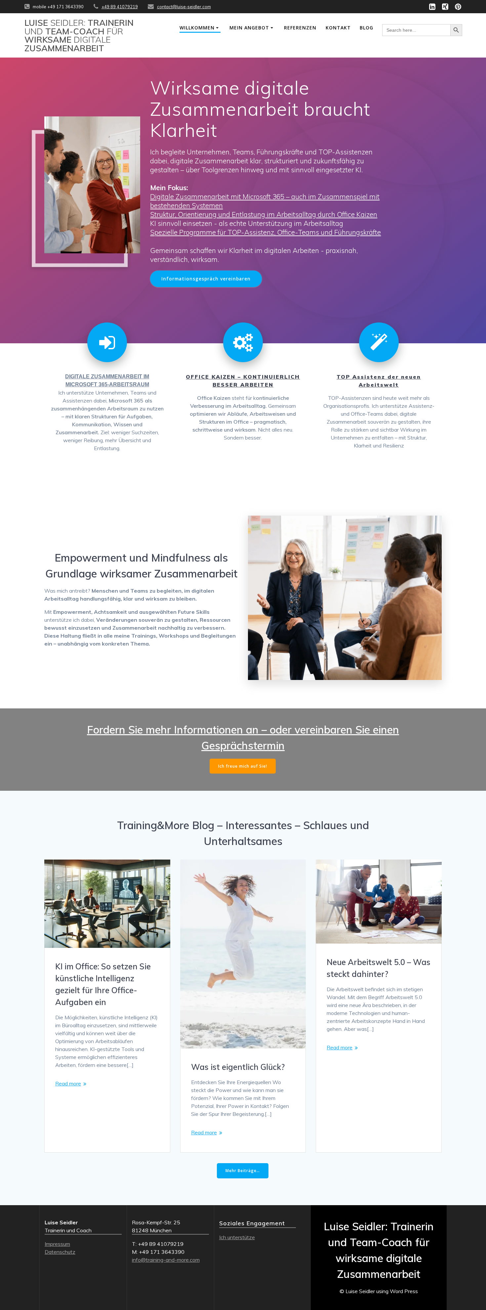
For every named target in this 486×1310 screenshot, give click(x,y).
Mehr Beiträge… (242, 1170)
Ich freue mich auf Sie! (242, 766)
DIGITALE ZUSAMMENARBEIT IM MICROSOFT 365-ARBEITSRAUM (107, 380)
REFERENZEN (300, 27)
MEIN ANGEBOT (249, 27)
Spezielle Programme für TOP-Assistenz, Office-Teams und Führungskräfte (265, 232)
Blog (366, 27)
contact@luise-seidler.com (184, 6)
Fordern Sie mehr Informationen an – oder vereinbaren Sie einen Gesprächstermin (243, 737)
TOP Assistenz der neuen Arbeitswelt (379, 380)
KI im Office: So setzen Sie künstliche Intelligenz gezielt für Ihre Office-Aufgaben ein (103, 984)
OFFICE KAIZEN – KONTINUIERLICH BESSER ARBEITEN (243, 380)
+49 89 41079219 (119, 6)
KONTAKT (338, 27)
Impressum (57, 1244)
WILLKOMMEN (197, 27)
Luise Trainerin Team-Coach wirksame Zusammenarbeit (79, 35)
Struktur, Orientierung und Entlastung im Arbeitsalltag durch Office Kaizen (263, 214)
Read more (68, 1083)
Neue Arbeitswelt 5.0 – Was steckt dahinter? (378, 968)
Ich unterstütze (237, 1237)
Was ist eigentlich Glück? (238, 1067)
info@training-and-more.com (166, 1259)
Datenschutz (60, 1251)
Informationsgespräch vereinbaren (206, 278)
